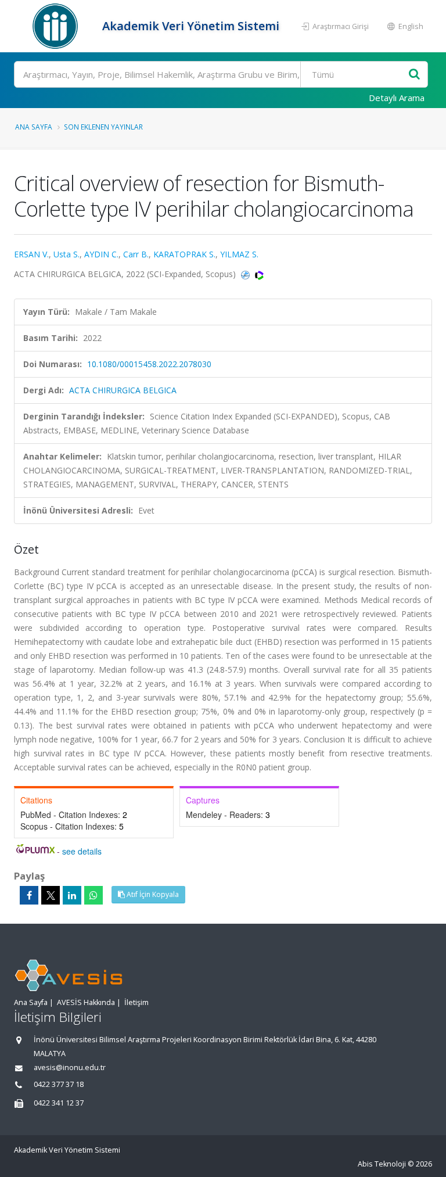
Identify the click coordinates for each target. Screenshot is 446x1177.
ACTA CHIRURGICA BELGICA (123, 390)
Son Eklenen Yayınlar (103, 126)
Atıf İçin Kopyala (152, 894)
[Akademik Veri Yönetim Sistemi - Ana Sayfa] (56, 26)
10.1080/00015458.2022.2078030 (149, 363)
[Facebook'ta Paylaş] (29, 895)
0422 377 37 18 (59, 1084)
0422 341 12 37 (59, 1103)
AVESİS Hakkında (86, 1002)
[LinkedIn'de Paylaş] (72, 895)
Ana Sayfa (33, 126)
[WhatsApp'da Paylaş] (93, 895)
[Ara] (414, 75)
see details (82, 851)
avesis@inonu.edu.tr (70, 1067)
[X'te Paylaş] (50, 895)
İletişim (136, 1002)
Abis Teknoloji (382, 1164)
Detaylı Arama (397, 97)
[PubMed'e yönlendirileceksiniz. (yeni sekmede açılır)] (246, 273)
